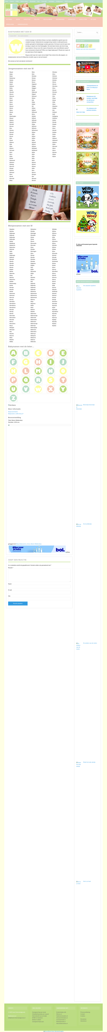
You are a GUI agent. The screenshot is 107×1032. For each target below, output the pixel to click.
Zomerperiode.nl (60, 1019)
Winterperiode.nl (60, 1021)
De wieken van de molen (90, 643)
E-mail (10, 590)
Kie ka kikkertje (87, 524)
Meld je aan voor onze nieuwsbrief (85, 49)
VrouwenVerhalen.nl (62, 1018)
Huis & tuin (83, 19)
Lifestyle (27, 19)
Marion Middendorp (36, 544)
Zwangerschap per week (39, 1012)
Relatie (36, 19)
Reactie (10, 567)
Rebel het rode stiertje (89, 762)
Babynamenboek (13, 411)
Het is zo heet (87, 881)
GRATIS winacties (69, 1)
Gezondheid (60, 19)
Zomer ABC (44, 1)
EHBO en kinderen (37, 1018)
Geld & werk (47, 19)
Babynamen (23, 544)
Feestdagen (51, 1)
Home (6, 1)
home (28, 544)
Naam (10, 584)
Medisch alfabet (24, 1)
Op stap (93, 19)
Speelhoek (10, 24)
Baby (17, 544)
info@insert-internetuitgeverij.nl (16, 1018)
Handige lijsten (59, 1)
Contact (82, 1014)
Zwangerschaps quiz (38, 1021)
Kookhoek (71, 19)
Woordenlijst (32, 1)
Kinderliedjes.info (61, 1012)
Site (9, 596)
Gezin (18, 19)
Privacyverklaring (85, 1012)
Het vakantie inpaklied (89, 285)
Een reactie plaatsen (23, 35)
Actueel (9, 19)
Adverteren (83, 1021)
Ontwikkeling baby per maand (40, 1014)
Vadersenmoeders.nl (62, 1016)
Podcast (12, 1)
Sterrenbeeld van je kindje (39, 1016)
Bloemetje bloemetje (89, 404)
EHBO (17, 1)
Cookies (82, 1016)
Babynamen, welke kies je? (15, 413)
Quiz (38, 1)
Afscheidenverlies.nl (62, 1023)
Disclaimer (83, 1019)
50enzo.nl (59, 1014)
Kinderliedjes (23, 24)
